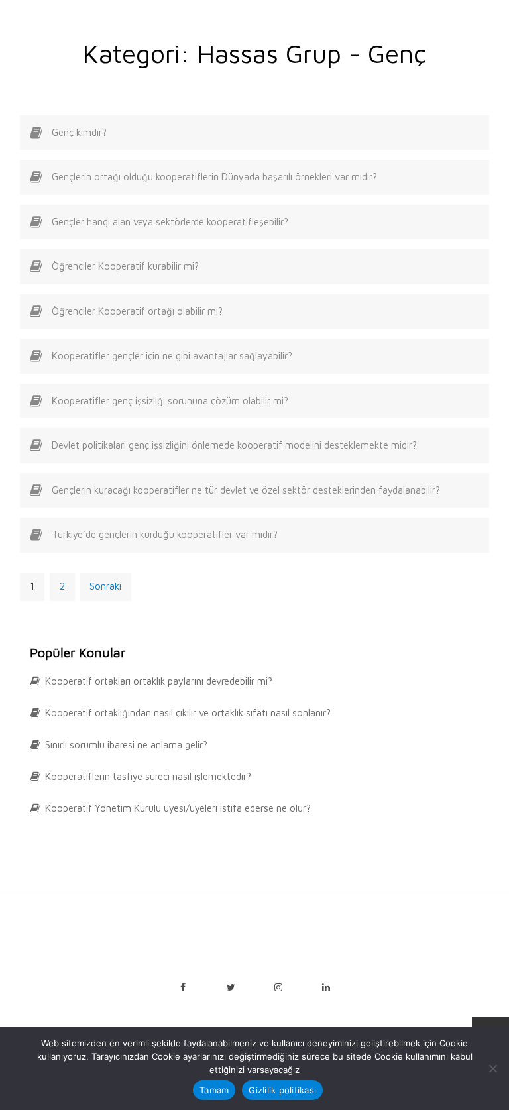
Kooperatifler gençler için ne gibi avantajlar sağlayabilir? (172, 355)
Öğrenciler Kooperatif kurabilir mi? (125, 266)
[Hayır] (492, 1068)
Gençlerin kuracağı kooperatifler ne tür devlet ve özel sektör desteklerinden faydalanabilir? (246, 490)
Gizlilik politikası (282, 1090)
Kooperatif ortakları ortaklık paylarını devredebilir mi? (158, 681)
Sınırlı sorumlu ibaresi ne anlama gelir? (126, 744)
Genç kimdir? (79, 132)
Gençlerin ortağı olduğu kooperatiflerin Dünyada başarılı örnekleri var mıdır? (214, 176)
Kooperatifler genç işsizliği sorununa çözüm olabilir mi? (170, 400)
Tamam (214, 1090)
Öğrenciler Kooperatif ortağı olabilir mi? (137, 311)
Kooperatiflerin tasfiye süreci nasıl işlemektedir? (148, 776)
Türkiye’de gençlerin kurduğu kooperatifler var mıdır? (165, 534)
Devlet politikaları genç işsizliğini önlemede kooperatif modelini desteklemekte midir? (234, 445)
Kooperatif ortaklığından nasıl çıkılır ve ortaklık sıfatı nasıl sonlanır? (188, 712)
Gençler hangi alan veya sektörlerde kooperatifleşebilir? (170, 221)
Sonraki (105, 586)
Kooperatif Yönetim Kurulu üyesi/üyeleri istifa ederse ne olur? (178, 808)
